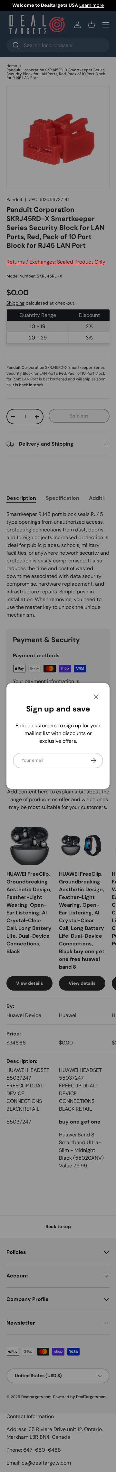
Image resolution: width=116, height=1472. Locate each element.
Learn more (91, 5)
